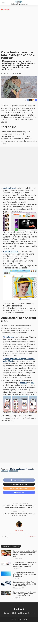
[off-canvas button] (3, 2)
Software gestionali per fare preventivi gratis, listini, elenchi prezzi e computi (24, 584)
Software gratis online (9, 471)
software (5, 9)
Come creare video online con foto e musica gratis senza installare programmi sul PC (24, 594)
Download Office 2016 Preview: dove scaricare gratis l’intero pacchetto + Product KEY (25, 564)
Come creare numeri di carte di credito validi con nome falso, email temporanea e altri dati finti (25, 553)
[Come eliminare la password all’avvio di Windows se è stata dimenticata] (6, 573)
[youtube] (7, 537)
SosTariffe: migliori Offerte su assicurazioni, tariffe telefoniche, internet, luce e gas (19, 506)
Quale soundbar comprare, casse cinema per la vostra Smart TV (19, 514)
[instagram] (5, 537)
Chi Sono (16, 613)
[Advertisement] (19, 30)
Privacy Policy (27, 613)
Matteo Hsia (5, 73)
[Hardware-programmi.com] (19, 2)
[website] (3, 537)
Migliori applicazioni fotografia (22, 469)
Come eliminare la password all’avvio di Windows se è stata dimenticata (24, 574)
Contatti (7, 613)
